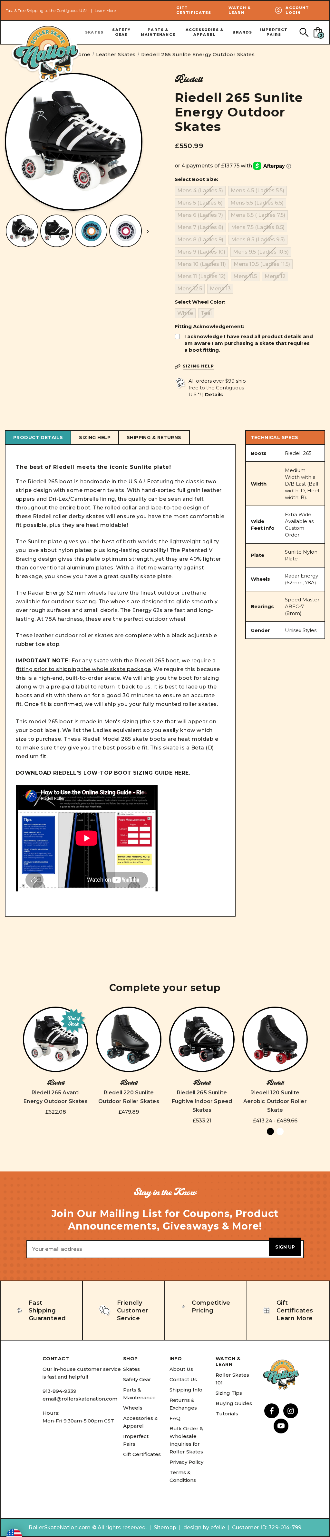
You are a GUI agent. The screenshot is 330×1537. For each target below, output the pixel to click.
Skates (94, 32)
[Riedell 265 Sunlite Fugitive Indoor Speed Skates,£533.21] (201, 1039)
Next (147, 232)
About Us (181, 1369)
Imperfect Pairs (274, 32)
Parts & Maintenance (158, 32)
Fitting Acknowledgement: (209, 326)
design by (196, 1527)
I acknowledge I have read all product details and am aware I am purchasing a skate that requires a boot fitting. (248, 343)
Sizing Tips (229, 1393)
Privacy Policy (186, 1462)
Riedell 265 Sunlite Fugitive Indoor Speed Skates (202, 1101)
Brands (242, 32)
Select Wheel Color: (200, 302)
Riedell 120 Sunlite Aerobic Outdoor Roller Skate (275, 1101)
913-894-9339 (59, 1391)
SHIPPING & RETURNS (154, 437)
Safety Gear (121, 32)
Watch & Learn (239, 10)
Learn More (105, 10)
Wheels (132, 1408)
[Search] (303, 32)
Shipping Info (186, 1390)
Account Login (297, 10)
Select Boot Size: (196, 179)
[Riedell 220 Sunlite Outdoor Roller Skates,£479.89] (128, 1039)
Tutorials (227, 1414)
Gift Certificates (193, 10)
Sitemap (165, 1527)
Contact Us (183, 1379)
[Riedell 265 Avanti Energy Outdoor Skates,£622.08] (55, 1039)
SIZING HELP (95, 437)
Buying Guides (234, 1403)
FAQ (175, 1418)
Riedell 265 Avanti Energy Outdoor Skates (55, 1097)
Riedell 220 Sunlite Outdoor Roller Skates (128, 1097)
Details (214, 394)
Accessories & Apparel (205, 32)
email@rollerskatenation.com (80, 1399)
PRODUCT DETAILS (38, 437)
